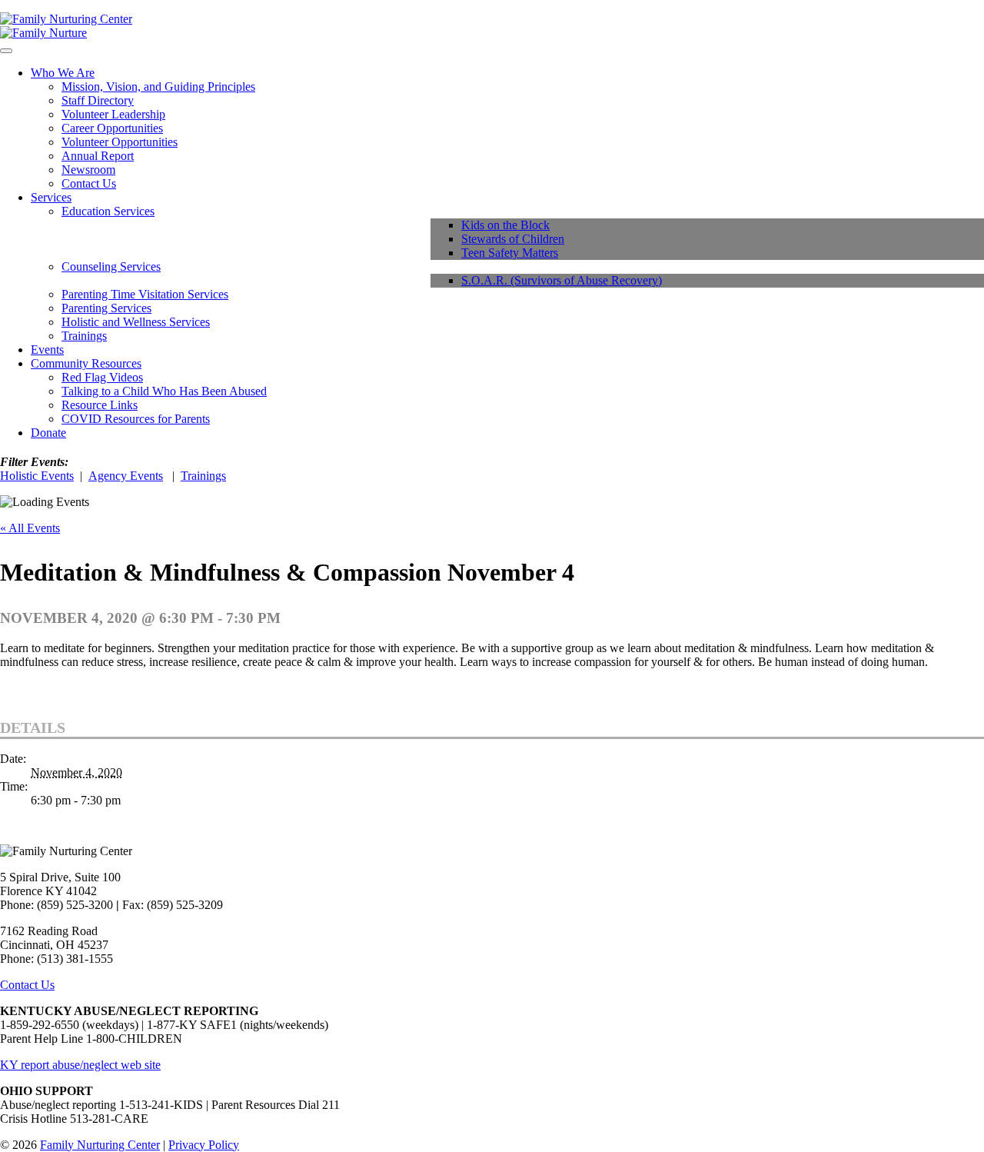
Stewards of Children (512, 238)
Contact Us (89, 183)
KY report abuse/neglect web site (80, 1064)
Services (51, 197)
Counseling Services (111, 266)
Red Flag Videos (102, 377)
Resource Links (100, 404)
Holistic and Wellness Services (136, 321)
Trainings (84, 335)
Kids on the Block (505, 224)
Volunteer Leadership (113, 114)
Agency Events (125, 475)
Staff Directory (98, 100)
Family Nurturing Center (100, 1144)
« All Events (30, 527)
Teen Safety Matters (509, 252)
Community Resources (86, 363)
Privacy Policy (203, 1144)
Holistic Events (37, 475)
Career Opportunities (112, 128)
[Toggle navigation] (6, 50)
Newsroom (88, 169)
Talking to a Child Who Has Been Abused (164, 391)
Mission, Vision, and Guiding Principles (158, 86)
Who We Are (63, 72)
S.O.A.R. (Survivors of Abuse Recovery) (561, 280)
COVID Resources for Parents (136, 418)
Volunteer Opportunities (120, 141)
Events (47, 349)
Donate (48, 432)
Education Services (108, 211)
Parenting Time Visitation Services (145, 294)
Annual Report (98, 155)
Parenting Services (106, 308)
